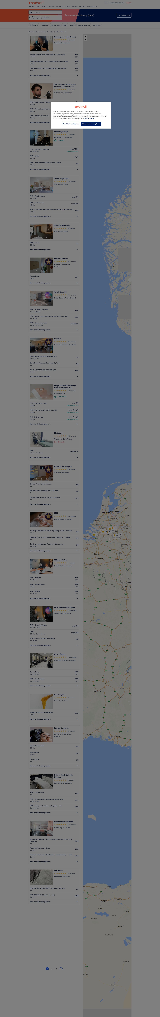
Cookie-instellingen (70, 124)
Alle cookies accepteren (91, 124)
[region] (81, 115)
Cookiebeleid (89, 118)
